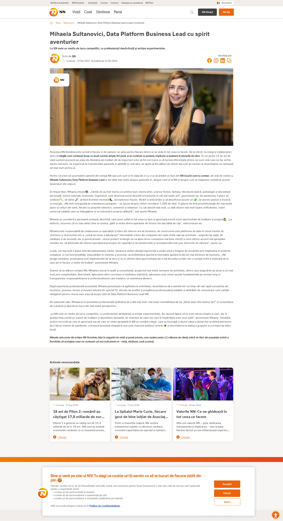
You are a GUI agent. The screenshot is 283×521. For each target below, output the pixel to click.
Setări (227, 502)
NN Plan (149, 3)
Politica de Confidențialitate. (104, 506)
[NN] (57, 12)
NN (74, 56)
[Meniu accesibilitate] (276, 515)
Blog (58, 23)
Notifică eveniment (59, 3)
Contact (115, 3)
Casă (88, 12)
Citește (62, 437)
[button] (42, 493)
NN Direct (207, 12)
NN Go (226, 12)
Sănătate (103, 12)
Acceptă (227, 484)
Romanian (227, 3)
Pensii (118, 12)
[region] (148, 491)
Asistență (92, 3)
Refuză (227, 493)
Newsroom (69, 23)
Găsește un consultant (132, 3)
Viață (76, 12)
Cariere (104, 3)
